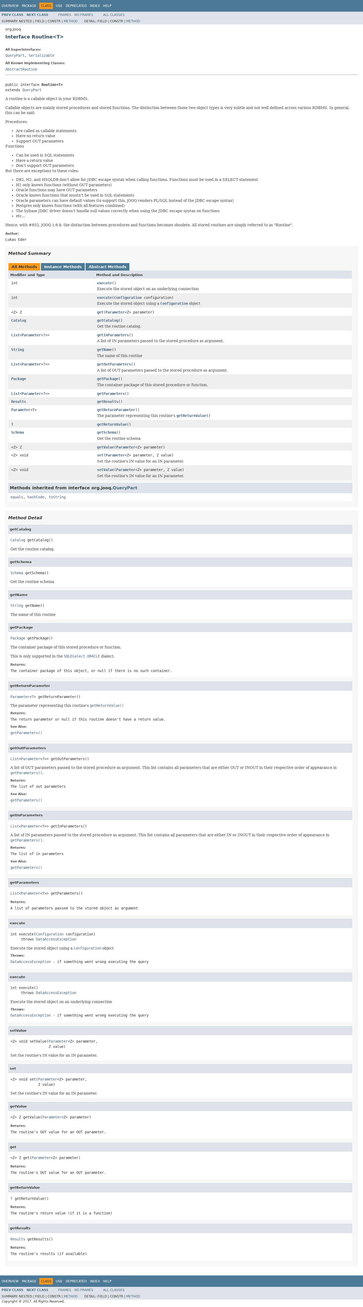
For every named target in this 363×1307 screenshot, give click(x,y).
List (15, 335)
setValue (105, 470)
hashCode (35, 497)
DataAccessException (56, 939)
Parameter (115, 312)
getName (104, 349)
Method (71, 21)
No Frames (83, 15)
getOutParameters (114, 364)
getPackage (107, 379)
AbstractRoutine (21, 69)
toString (57, 497)
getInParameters (113, 335)
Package (29, 6)
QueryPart (14, 55)
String (17, 349)
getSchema (106, 432)
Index (95, 6)
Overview (10, 6)
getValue (105, 447)
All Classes (114, 15)
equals (16, 497)
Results (18, 401)
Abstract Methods (107, 267)
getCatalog (107, 320)
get (100, 312)
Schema (17, 432)
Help (107, 6)
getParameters (111, 393)
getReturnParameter (116, 410)
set (100, 455)
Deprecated (76, 6)
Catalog (18, 320)
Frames (64, 15)
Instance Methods (63, 267)
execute (104, 283)
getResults (107, 401)
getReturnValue (112, 424)
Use (59, 6)
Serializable (41, 55)
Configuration (128, 297)
